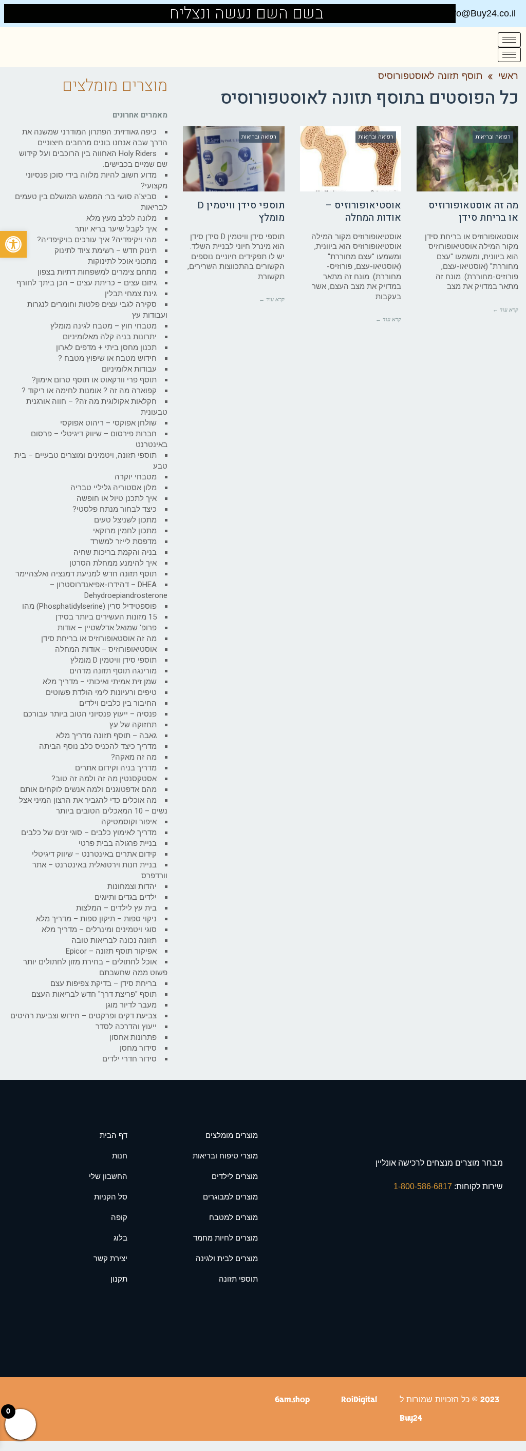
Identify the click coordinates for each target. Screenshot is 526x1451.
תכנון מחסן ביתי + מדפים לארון (106, 347)
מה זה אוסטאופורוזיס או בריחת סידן (473, 211)
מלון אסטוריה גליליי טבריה (113, 487)
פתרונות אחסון (133, 1037)
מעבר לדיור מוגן (131, 1005)
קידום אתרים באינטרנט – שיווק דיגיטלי (94, 854)
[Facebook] (26, 13)
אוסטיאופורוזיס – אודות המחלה (363, 211)
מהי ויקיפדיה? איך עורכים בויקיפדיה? (97, 239)
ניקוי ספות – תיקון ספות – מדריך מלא (96, 918)
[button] (13, 244)
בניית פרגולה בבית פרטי (118, 843)
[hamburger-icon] (509, 39)
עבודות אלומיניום (129, 369)
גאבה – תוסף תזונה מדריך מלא (106, 735)
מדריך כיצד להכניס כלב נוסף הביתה (98, 746)
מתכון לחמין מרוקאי (125, 530)
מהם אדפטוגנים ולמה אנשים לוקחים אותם (88, 789)
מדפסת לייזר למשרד (123, 541)
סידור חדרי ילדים (129, 1058)
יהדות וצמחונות (132, 886)
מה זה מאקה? (134, 757)
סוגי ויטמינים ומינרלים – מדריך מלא (99, 929)
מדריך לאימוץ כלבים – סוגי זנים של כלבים (89, 832)
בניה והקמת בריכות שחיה (115, 552)
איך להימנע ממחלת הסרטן (113, 563)
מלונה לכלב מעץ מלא (121, 218)
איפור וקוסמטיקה (129, 821)
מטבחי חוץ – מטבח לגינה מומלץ (103, 326)
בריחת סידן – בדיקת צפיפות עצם (103, 983)
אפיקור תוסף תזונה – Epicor (111, 951)
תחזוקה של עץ (133, 724)
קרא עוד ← (505, 309)
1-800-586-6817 (423, 1186)
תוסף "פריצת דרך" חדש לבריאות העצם (94, 994)
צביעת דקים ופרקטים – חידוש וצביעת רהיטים (83, 1015)
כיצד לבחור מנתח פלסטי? (114, 509)
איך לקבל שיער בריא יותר (116, 229)
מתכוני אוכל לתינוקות (122, 261)
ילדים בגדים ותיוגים (126, 897)
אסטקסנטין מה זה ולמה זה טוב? (104, 778)
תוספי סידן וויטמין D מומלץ (241, 211)
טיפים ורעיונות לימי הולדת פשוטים (101, 692)
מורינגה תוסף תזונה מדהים (113, 670)
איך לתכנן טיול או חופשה (117, 498)
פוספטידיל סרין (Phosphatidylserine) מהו (89, 606)
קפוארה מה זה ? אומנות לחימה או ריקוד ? (89, 390)
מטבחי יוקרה (136, 476)
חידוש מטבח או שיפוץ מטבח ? (107, 358)
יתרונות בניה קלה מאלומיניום (110, 336)
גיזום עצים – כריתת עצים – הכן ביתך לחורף (86, 282)
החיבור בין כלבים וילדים (118, 703)
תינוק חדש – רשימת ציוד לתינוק (105, 250)
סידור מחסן (138, 1048)
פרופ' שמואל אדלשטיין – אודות (107, 627)
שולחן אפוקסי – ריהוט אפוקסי (108, 423)
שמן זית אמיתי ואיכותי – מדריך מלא (100, 681)
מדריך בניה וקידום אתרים (116, 767)
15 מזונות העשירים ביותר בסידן (106, 617)
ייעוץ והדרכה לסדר (126, 1026)
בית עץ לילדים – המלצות (116, 908)
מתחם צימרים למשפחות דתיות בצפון (97, 272)
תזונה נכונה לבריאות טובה (114, 940)
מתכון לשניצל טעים (125, 520)
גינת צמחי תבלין (131, 293)
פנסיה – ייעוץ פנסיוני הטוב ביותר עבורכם (90, 714)
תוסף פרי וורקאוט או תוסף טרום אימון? (94, 379)
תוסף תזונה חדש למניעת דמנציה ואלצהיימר (86, 573)
